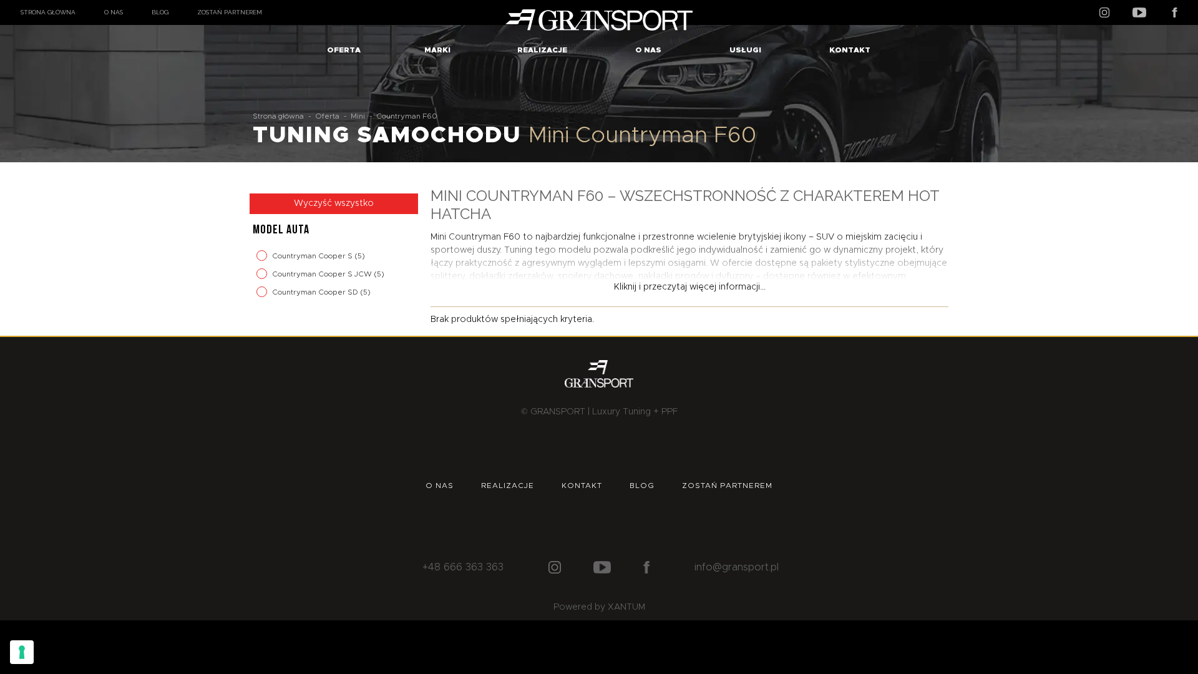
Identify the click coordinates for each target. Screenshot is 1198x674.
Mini (358, 116)
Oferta (344, 50)
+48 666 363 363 (463, 567)
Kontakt (849, 50)
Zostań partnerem (229, 12)
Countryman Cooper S (313, 256)
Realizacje (542, 50)
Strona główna (48, 12)
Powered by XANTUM (599, 607)
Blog (160, 12)
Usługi (745, 50)
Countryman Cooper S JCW (323, 274)
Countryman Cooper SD (316, 292)
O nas (113, 12)
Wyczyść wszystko (334, 203)
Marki (437, 50)
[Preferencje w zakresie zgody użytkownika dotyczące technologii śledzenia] (22, 652)
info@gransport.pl (736, 567)
